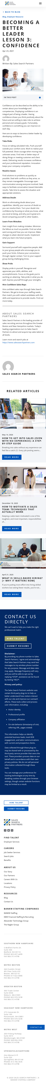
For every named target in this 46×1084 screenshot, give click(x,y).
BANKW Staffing (10, 913)
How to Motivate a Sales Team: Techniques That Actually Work (19, 509)
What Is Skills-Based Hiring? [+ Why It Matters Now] (22, 579)
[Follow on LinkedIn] (8, 830)
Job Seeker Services (12, 852)
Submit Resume (18, 646)
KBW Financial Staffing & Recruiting (19, 917)
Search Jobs (9, 856)
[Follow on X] (12, 830)
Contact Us (8, 901)
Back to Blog (12, 12)
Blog (4, 17)
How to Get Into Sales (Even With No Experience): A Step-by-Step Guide (22, 441)
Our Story (8, 871)
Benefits (7, 860)
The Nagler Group (11, 924)
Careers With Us (10, 879)
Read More (12, 457)
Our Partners (9, 875)
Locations (8, 883)
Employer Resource (15, 17)
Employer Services (11, 842)
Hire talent (16, 638)
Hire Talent (16, 802)
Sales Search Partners (23, 63)
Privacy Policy (10, 887)
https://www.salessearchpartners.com (18, 342)
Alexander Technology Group (16, 921)
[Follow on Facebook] (5, 830)
